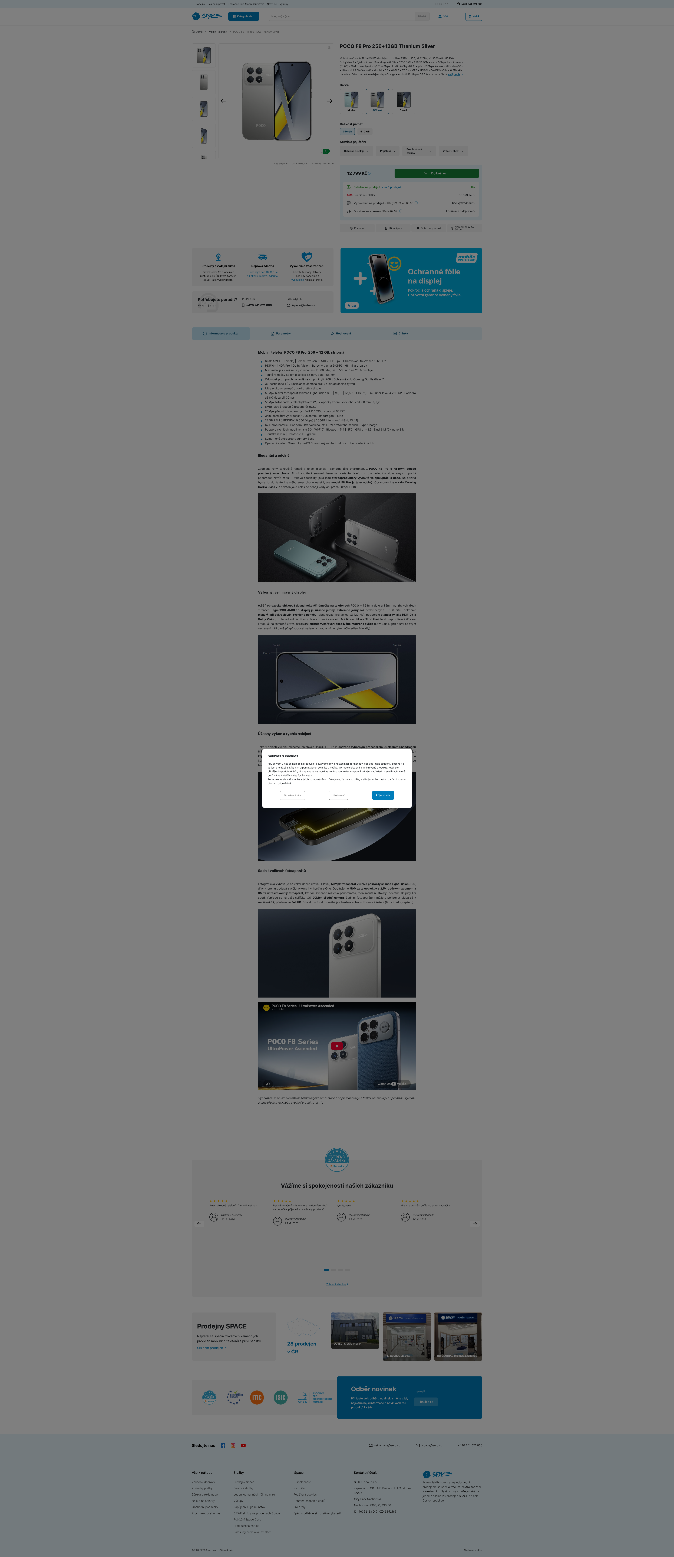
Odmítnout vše (292, 795)
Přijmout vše (383, 795)
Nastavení (338, 795)
